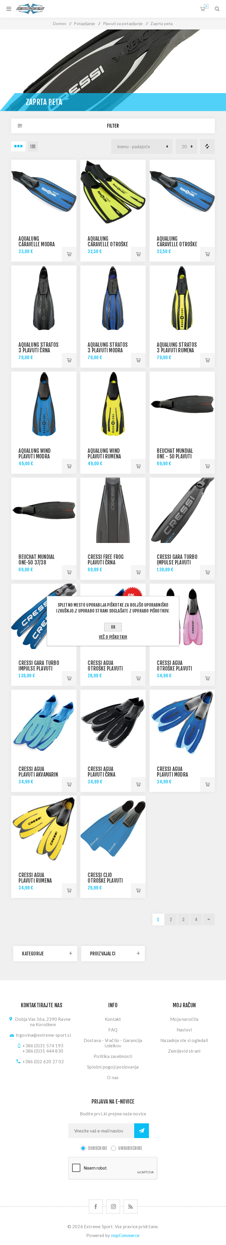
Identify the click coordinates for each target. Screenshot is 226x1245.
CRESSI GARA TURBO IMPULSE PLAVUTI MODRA (39, 668)
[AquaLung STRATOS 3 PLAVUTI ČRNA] (43, 298)
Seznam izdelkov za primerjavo (207, 146)
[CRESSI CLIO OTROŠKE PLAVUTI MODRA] (112, 828)
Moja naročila (184, 1019)
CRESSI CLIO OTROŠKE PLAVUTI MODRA (105, 880)
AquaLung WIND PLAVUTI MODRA (35, 454)
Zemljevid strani (184, 1051)
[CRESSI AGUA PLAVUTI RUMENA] (43, 828)
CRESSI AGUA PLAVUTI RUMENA (35, 878)
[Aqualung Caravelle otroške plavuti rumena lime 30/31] (112, 192)
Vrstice (33, 146)
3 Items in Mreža (18, 146)
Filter (113, 126)
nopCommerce (125, 1235)
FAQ (112, 1029)
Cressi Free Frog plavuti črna (106, 560)
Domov (59, 23)
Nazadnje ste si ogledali (184, 1040)
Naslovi (184, 1029)
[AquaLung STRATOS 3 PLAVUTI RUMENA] (182, 298)
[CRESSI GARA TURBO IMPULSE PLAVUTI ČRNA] (182, 510)
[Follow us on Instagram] (113, 1206)
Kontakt (113, 1019)
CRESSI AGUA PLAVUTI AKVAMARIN (38, 772)
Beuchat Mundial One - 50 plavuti (175, 454)
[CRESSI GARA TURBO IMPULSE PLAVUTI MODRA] (43, 616)
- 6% (130, 596)
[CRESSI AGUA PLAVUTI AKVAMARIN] (43, 722)
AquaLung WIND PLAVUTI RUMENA (104, 454)
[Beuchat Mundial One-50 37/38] (43, 510)
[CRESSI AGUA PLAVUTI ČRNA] (112, 722)
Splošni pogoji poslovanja (113, 1066)
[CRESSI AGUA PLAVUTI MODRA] (182, 722)
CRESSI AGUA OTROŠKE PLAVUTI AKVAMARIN (105, 668)
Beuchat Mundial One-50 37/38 (37, 560)
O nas (113, 1077)
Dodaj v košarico (69, 254)
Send (141, 1130)
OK (113, 627)
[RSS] (130, 1206)
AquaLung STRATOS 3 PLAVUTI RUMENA (177, 348)
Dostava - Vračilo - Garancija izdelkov (113, 1043)
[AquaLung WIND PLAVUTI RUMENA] (112, 404)
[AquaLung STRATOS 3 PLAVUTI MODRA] (112, 298)
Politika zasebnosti (113, 1056)
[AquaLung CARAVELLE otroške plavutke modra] (182, 192)
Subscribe (97, 1148)
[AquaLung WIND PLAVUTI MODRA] (43, 404)
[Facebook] (96, 1206)
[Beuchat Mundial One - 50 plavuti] (182, 404)
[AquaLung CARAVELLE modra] (43, 192)
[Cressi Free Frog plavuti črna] (112, 510)
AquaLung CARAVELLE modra (37, 241)
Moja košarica (206, 6)
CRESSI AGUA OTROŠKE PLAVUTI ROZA (174, 668)
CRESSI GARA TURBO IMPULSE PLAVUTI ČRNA (177, 562)
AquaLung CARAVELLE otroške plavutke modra (177, 244)
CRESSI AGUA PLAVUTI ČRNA (101, 772)
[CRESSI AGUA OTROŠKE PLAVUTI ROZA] (182, 616)
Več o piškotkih (113, 637)
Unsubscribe (130, 1148)
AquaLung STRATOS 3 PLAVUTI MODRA (108, 348)
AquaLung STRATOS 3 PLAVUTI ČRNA (39, 348)
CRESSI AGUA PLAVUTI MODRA (172, 772)
